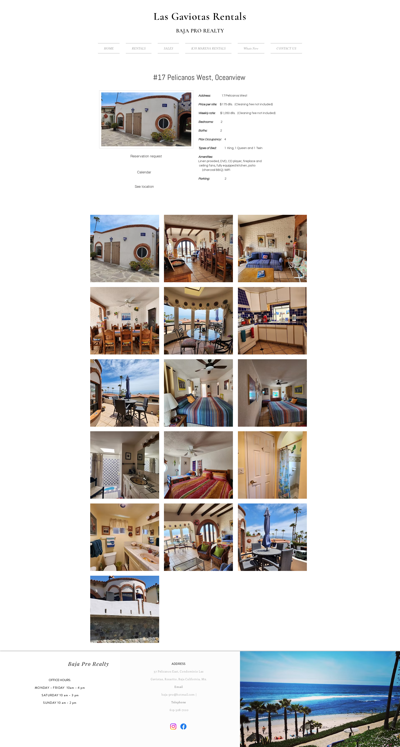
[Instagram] (173, 726)
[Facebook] (183, 726)
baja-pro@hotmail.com (178, 694)
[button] (124, 248)
